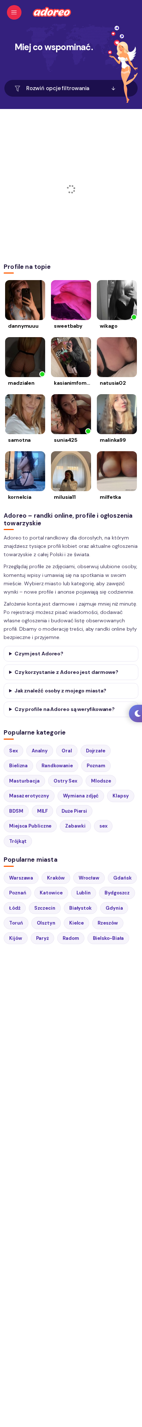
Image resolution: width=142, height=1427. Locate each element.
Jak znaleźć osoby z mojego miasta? (60, 690)
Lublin (83, 893)
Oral (67, 751)
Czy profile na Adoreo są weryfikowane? (65, 709)
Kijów (15, 938)
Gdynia (114, 908)
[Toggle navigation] (14, 12)
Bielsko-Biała (108, 938)
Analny (40, 751)
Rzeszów (108, 923)
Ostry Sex (65, 781)
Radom (71, 938)
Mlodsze (101, 781)
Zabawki (75, 826)
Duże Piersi (74, 811)
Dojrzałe (95, 751)
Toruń (16, 923)
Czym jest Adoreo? (39, 653)
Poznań (17, 893)
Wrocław (89, 878)
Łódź (14, 908)
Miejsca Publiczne (30, 826)
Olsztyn (46, 923)
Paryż (42, 938)
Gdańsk (122, 878)
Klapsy (121, 796)
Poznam (96, 766)
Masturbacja (24, 781)
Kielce (76, 923)
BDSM (16, 811)
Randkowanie (57, 766)
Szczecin (44, 908)
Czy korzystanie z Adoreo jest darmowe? (66, 672)
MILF (42, 811)
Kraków (55, 878)
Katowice (51, 893)
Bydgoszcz (117, 893)
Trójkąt (18, 841)
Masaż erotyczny (29, 796)
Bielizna (18, 766)
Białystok (80, 908)
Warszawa (21, 878)
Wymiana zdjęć (81, 796)
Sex (13, 751)
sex (103, 826)
